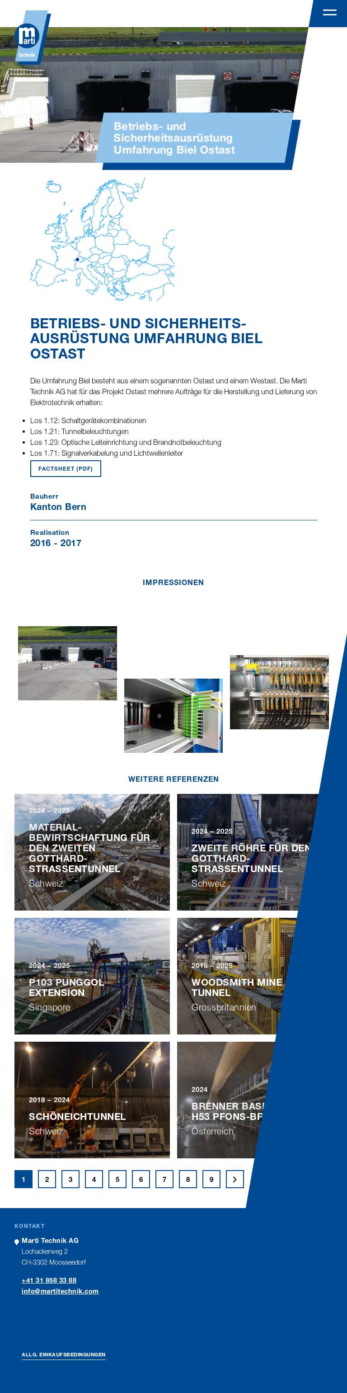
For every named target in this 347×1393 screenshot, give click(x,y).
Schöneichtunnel (77, 1116)
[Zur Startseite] (32, 37)
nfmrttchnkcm (61, 1291)
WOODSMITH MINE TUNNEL (237, 987)
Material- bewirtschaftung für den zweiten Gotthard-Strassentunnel (89, 848)
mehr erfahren (92, 901)
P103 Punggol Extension (66, 987)
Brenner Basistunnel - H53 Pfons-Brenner (254, 1111)
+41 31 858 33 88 (49, 1280)
